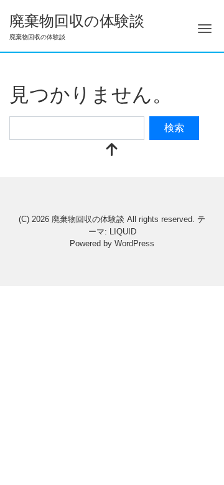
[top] (112, 150)
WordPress (134, 243)
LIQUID (123, 231)
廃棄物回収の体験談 (76, 20)
